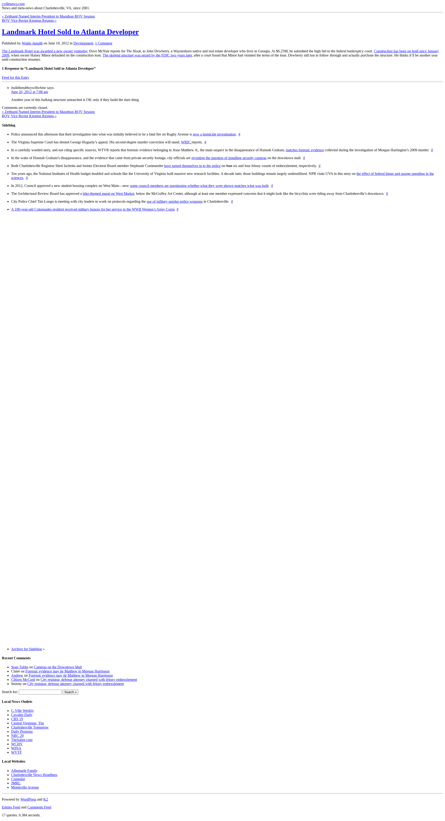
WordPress (28, 799)
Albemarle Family (24, 771)
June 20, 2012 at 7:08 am (29, 92)
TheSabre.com (21, 740)
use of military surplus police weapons (175, 201)
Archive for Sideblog (26, 649)
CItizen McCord (23, 680)
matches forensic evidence (305, 150)
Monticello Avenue (25, 787)
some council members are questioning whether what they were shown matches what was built (199, 186)
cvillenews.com (13, 4)
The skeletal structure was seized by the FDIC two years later (147, 55)
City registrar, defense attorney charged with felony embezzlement (89, 680)
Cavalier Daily (21, 715)
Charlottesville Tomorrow (30, 727)
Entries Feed (11, 807)
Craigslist (18, 779)
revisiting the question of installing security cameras (229, 158)
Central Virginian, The (27, 723)
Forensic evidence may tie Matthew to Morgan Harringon (67, 671)
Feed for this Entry (15, 77)
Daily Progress (22, 731)
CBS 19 (17, 719)
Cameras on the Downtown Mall (58, 667)
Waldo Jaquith (32, 43)
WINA (16, 748)
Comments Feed (39, 807)
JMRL (16, 783)
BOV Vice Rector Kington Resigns (29, 20)
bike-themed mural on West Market (108, 194)
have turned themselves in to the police (192, 166)
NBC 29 (17, 736)
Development (83, 43)
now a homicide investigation (214, 134)
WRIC (186, 142)
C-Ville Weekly (22, 711)
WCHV (17, 744)
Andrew (17, 675)
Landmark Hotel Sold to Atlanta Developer (70, 32)
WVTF (16, 752)
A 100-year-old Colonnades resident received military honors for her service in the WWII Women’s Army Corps (93, 209)
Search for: (10, 692)
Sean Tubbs (19, 667)
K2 (45, 799)
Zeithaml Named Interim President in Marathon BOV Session (48, 16)
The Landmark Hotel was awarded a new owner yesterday (44, 51)
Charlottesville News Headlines (34, 775)
